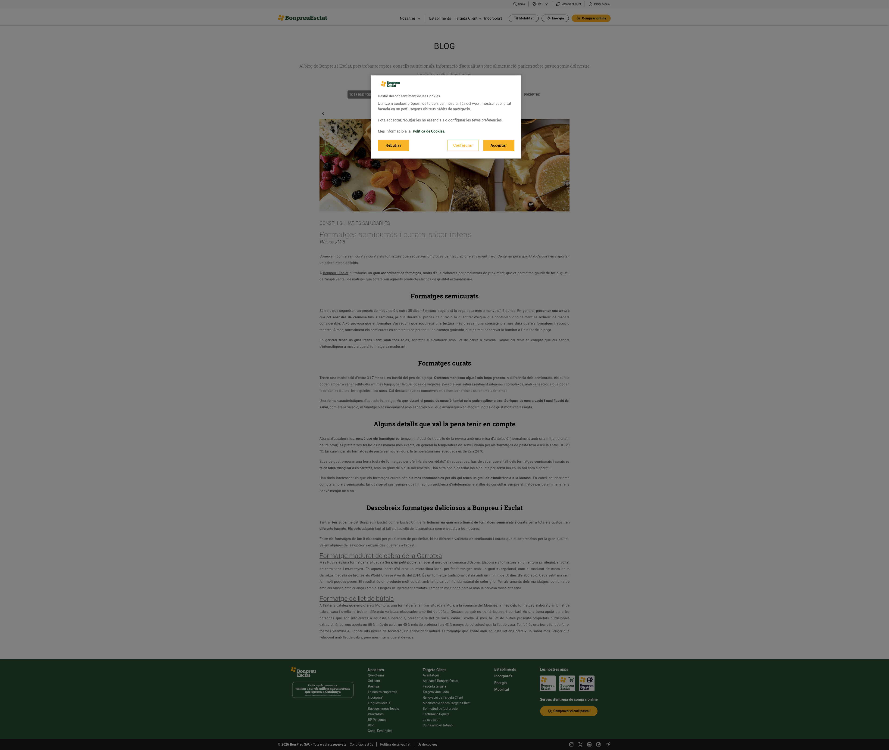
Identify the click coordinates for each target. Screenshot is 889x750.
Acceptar (499, 145)
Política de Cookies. (429, 131)
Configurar (463, 145)
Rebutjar (393, 145)
